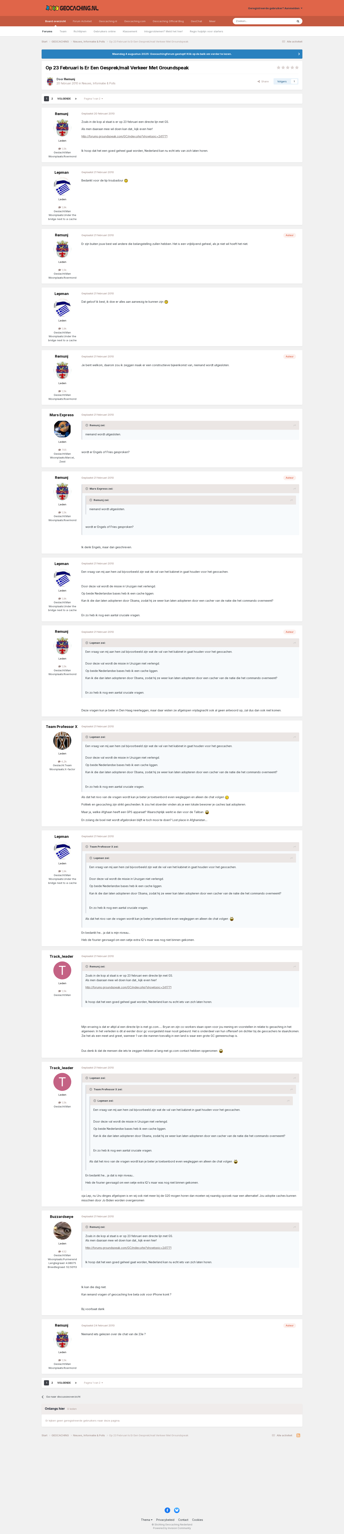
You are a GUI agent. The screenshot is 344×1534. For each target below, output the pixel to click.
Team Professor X (61, 727)
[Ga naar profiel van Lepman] (62, 186)
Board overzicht (55, 21)
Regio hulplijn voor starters (206, 31)
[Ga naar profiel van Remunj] (50, 81)
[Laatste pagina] (76, 98)
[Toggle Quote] (87, 425)
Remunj (61, 114)
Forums (47, 31)
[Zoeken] (298, 21)
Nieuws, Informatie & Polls (98, 83)
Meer (212, 21)
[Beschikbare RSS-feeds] (298, 1435)
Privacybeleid (165, 1519)
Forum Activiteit (82, 21)
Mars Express (62, 415)
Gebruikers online (105, 31)
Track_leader (61, 956)
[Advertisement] (161, 1473)
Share (264, 81)
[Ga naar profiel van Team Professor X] (62, 741)
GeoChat (196, 21)
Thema (146, 1519)
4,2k (64, 761)
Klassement (130, 31)
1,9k (63, 207)
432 (63, 1251)
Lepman (62, 172)
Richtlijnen (80, 31)
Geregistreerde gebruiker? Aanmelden (274, 8)
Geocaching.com (135, 21)
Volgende (64, 98)
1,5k (63, 148)
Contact (183, 1519)
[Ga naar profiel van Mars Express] (62, 429)
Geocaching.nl (108, 21)
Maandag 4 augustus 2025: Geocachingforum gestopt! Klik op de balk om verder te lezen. (172, 53)
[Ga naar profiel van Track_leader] (62, 970)
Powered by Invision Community (172, 1528)
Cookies (197, 1519)
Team (63, 31)
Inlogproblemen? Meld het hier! (163, 31)
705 (63, 449)
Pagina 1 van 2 (93, 98)
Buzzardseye (61, 1217)
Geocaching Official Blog (168, 21)
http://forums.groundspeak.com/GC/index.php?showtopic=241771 (124, 136)
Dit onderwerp (280, 21)
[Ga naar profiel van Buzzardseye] (62, 1231)
